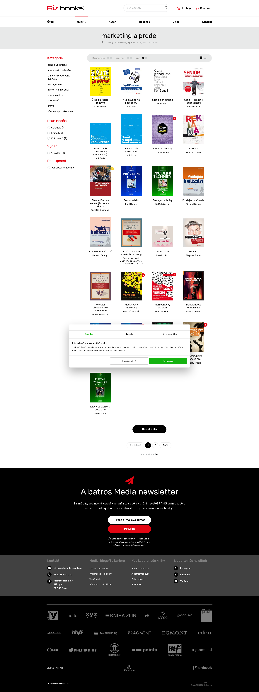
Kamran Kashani (130, 258)
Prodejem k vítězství (193, 200)
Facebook (185, 574)
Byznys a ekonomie (149, 42)
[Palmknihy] (83, 650)
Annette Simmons (100, 210)
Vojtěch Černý (162, 204)
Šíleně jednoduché (162, 99)
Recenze (144, 21)
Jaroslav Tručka (193, 363)
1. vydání (58, 153)
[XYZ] (91, 615)
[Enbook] (202, 668)
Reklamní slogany (162, 148)
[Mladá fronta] (175, 650)
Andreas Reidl (193, 106)
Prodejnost (120, 58)
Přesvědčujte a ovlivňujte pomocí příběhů (100, 203)
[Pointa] (144, 650)
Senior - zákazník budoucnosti (193, 101)
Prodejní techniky (162, 200)
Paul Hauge (131, 204)
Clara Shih (131, 106)
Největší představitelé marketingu (100, 307)
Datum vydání (98, 58)
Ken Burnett (100, 413)
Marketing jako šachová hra (194, 357)
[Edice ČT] (52, 650)
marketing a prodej (126, 42)
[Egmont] (174, 632)
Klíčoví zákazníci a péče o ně (100, 408)
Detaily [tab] (129, 334)
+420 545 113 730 (63, 574)
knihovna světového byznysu (58, 77)
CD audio (57, 127)
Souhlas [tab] (89, 334)
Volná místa (95, 579)
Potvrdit (129, 528)
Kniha (57, 133)
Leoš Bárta (99, 158)
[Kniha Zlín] (120, 615)
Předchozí (135, 445)
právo (50, 105)
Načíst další (149, 429)
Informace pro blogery (100, 574)
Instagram (185, 568)
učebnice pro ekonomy (60, 111)
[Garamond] (202, 650)
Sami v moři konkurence (131, 150)
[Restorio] (129, 668)
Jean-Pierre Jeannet (130, 261)
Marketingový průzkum (162, 306)
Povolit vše (168, 361)
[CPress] (54, 632)
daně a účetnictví (57, 64)
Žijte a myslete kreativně (100, 101)
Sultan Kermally (100, 314)
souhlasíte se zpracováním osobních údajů (147, 508)
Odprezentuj (163, 251)
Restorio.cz (137, 584)
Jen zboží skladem (63, 167)
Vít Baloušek (100, 106)
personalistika (55, 95)
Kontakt (207, 21)
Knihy (80, 21)
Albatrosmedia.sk (140, 574)
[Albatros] (52, 615)
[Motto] (72, 615)
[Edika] (205, 632)
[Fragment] (139, 632)
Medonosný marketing (131, 306)
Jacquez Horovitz (131, 263)
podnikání (52, 100)
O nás (176, 21)
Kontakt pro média (98, 568)
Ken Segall (162, 103)
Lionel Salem (162, 152)
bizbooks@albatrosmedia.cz (68, 568)
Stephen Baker (193, 255)
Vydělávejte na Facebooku (131, 101)
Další (165, 445)
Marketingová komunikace (193, 306)
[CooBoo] (147, 615)
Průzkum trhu (131, 200)
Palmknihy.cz (138, 579)
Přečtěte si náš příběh (100, 584)
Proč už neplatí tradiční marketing (131, 253)
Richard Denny (193, 204)
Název (137, 58)
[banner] (65, 7)
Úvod (50, 21)
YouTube (184, 581)
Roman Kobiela (193, 152)
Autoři (112, 21)
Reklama (194, 148)
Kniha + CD (59, 138)
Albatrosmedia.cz (140, 568)
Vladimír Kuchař (131, 311)
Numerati (194, 251)
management (55, 84)
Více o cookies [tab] (170, 334)
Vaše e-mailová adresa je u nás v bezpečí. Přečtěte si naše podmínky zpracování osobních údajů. (129, 543)
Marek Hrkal (162, 255)
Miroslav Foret (162, 311)
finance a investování (59, 70)
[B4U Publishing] (105, 632)
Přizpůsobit (127, 361)
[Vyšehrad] (185, 615)
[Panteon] (114, 650)
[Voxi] (162, 615)
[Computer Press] (206, 615)
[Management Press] (77, 632)
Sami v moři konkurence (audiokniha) (100, 151)
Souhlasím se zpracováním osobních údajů (130, 539)
